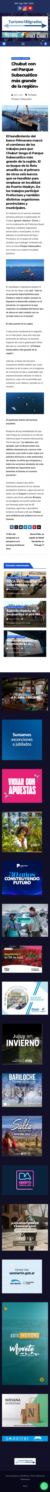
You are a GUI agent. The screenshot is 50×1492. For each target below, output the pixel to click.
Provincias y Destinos (20, 58)
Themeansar (25, 1479)
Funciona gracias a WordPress (17, 1476)
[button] (41, 44)
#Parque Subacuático (21, 99)
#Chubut (32, 95)
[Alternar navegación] (23, 44)
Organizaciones (13, 577)
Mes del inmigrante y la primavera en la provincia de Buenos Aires (15, 541)
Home (25, 1486)
